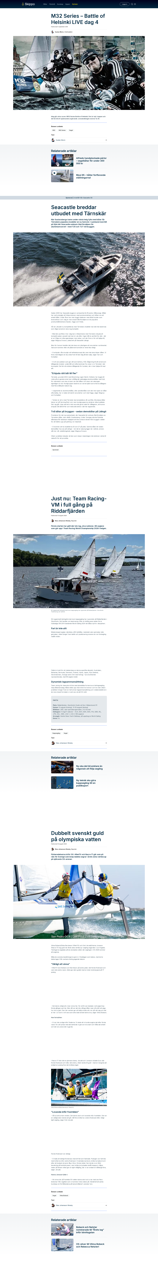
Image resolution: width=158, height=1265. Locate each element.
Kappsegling (56, 733)
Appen (67, 4)
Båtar (45, 4)
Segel (71, 130)
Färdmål (52, 4)
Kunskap (60, 4)
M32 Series (62, 130)
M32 (54, 130)
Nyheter (75, 4)
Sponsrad (55, 450)
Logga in (124, 4)
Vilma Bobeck (64, 1195)
